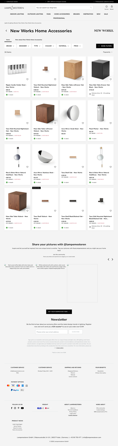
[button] (27, 79)
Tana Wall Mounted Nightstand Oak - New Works (17, 130)
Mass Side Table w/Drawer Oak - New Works (72, 86)
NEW (98, 14)
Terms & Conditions (73, 410)
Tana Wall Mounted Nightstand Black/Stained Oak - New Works (100, 217)
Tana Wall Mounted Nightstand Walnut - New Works (45, 86)
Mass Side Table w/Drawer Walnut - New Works (43, 130)
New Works (22, 23)
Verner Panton (17, 426)
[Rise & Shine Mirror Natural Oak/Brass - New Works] (101, 164)
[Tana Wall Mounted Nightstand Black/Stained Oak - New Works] (101, 209)
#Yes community (100, 408)
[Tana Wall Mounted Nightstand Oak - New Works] (17, 120)
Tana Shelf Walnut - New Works (43, 217)
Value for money (17, 428)
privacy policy (59, 347)
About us (73, 408)
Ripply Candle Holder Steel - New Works (16, 86)
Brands (16, 23)
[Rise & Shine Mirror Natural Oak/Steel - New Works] (17, 164)
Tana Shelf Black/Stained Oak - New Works (72, 217)
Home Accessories (17, 430)
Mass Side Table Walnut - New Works (17, 217)
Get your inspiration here (58, 311)
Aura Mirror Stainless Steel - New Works (44, 174)
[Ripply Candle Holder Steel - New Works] (17, 76)
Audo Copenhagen (17, 424)
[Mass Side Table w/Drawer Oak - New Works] (73, 76)
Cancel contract (73, 376)
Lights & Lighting (8, 23)
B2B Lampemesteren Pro (100, 411)
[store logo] (14, 7)
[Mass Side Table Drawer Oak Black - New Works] (101, 76)
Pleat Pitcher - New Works (99, 129)
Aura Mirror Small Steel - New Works (72, 130)
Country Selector (72, 415)
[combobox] (64, 7)
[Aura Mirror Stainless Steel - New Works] (45, 164)
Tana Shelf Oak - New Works (71, 173)
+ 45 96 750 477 (75, 437)
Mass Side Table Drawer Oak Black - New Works (99, 86)
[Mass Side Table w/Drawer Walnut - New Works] (45, 120)
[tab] (10, 46)
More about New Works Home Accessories (28, 40)
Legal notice (73, 413)
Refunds (73, 374)
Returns (73, 373)
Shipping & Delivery (73, 371)
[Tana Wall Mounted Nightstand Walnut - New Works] (45, 76)
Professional (59, 18)
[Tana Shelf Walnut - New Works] (45, 209)
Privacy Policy (73, 411)
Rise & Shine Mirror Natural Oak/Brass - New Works (99, 174)
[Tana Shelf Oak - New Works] (73, 164)
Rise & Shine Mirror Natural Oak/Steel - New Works (16, 174)
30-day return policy (100, 373)
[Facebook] (11, 408)
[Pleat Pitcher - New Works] (101, 120)
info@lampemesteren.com (17, 371)
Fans (49, 14)
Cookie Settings (101, 410)
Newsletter (101, 371)
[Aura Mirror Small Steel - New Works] (73, 120)
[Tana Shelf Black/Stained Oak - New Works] (73, 209)
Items (8, 40)
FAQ (17, 373)
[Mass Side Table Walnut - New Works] (17, 209)
